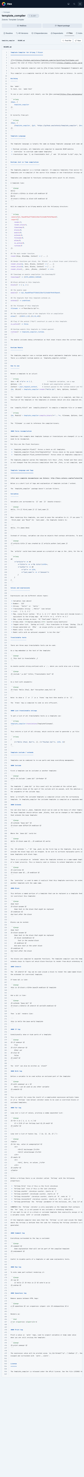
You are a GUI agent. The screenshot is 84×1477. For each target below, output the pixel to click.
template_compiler (14, 15)
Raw (79, 40)
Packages (7, 12)
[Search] (74, 4)
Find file (68, 40)
